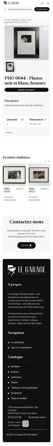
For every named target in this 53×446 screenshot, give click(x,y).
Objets (14, 382)
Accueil (7, 20)
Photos (17, 22)
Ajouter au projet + (26, 89)
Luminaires (16, 377)
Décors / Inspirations (21, 347)
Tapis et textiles (19, 398)
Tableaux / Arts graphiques (24, 387)
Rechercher (42, 9)
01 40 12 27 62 (14, 417)
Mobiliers (15, 366)
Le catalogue (17, 342)
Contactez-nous (36, 417)
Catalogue (15, 20)
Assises (15, 371)
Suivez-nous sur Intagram (14, 424)
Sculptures (16, 392)
